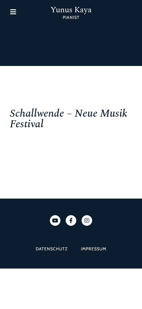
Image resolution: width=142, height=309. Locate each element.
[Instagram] (87, 220)
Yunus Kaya (71, 10)
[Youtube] (55, 220)
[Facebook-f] (71, 220)
